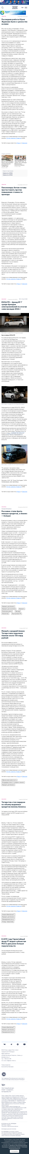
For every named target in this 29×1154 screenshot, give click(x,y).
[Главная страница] (15, 7)
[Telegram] (11, 1044)
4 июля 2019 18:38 (23, 936)
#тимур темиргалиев (7, 921)
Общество (4, 16)
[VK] (4, 1044)
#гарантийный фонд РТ (8, 914)
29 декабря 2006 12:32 (22, 16)
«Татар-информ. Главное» (13, 138)
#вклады (18, 611)
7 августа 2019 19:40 (23, 799)
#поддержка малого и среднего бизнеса (13, 782)
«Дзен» (18, 143)
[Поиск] (2, 8)
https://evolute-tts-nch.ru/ (15, 433)
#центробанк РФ (16, 613)
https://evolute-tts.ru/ (18, 431)
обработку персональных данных (18, 1145)
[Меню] (26, 7)
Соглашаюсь (14, 1151)
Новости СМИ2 (8, 173)
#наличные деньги (7, 611)
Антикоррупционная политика (9, 1129)
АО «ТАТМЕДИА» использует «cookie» (10, 1131)
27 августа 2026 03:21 (22, 507)
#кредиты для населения (9, 608)
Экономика (4, 299)
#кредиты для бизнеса (8, 606)
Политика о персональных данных (10, 1126)
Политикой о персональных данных (11, 1146)
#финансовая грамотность (9, 780)
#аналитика (5, 613)
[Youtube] (24, 1044)
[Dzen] (17, 1044)
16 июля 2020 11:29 (23, 628)
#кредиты (21, 608)
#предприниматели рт (8, 919)
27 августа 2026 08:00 (13, 299)
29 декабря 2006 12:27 (22, 184)
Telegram (24, 143)
